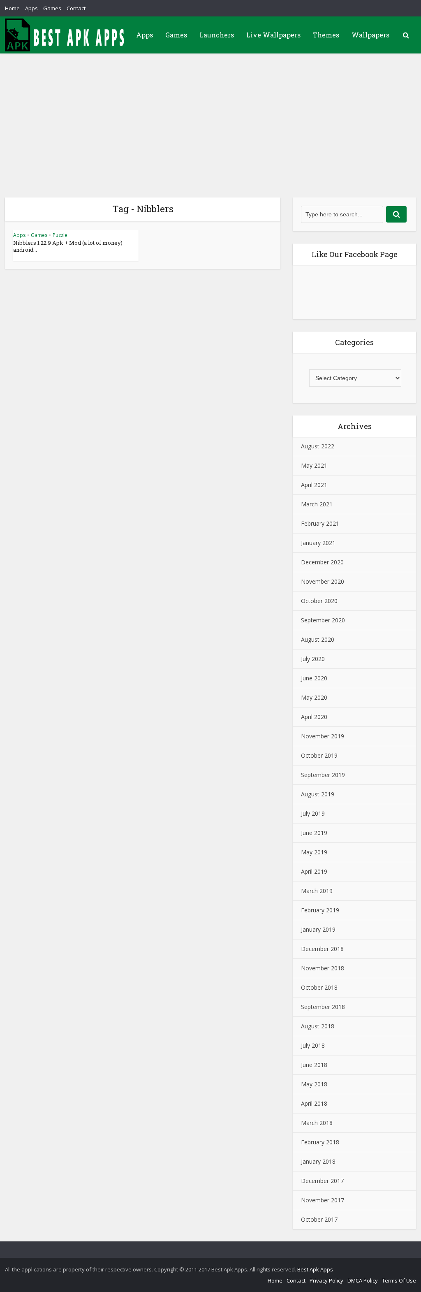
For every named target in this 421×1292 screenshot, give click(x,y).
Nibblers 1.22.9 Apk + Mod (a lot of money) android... (68, 246)
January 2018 (318, 1161)
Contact (76, 8)
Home (12, 8)
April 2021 (314, 485)
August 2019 (317, 794)
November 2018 (322, 968)
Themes (326, 34)
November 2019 (322, 736)
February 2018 (320, 1142)
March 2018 (317, 1123)
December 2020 (322, 562)
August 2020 (317, 639)
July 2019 (313, 813)
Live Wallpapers (273, 34)
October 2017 (319, 1219)
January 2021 (318, 543)
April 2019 (314, 871)
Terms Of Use (399, 1280)
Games (52, 8)
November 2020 (322, 581)
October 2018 (319, 987)
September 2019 (323, 775)
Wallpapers (370, 34)
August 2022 (317, 446)
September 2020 (323, 620)
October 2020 (319, 601)
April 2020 (314, 717)
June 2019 (314, 833)
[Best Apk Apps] (66, 35)
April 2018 (314, 1103)
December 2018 (322, 949)
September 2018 (323, 1007)
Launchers (216, 34)
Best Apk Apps (315, 1269)
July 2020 (313, 659)
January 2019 (318, 929)
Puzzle (60, 235)
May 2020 (314, 697)
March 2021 (317, 504)
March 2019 (317, 891)
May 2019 (314, 852)
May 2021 (314, 465)
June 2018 (314, 1065)
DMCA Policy (362, 1280)
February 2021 (320, 523)
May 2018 (314, 1084)
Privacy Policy (326, 1280)
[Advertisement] (210, 115)
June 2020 (314, 678)
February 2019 (320, 910)
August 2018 (317, 1026)
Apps (31, 8)
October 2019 (319, 755)
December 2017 (322, 1181)
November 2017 (322, 1200)
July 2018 (313, 1045)
